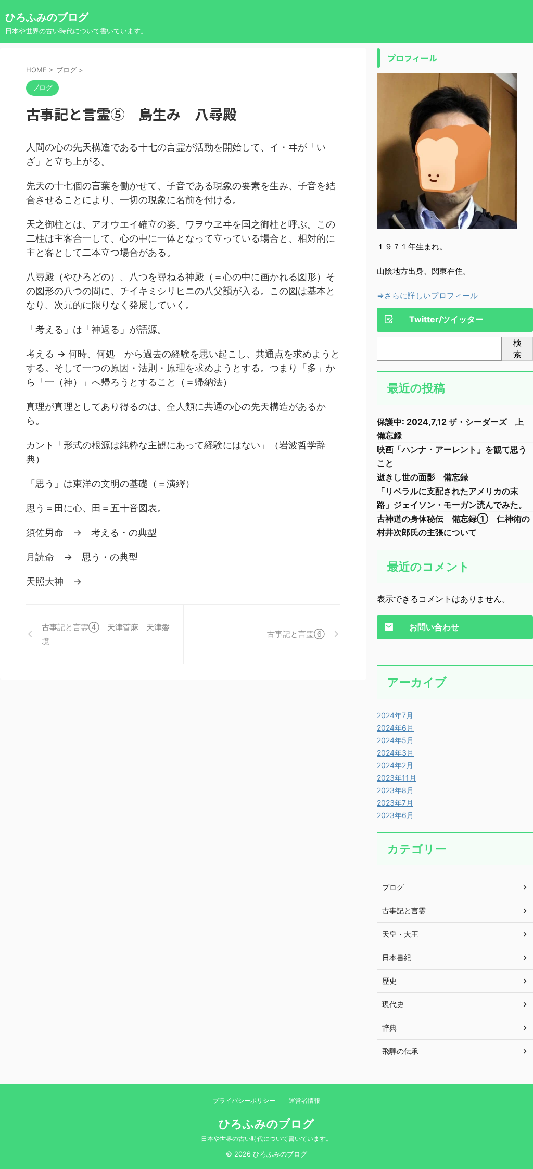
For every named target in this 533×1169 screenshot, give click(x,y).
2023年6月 (395, 815)
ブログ (393, 887)
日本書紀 (396, 957)
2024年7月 (395, 715)
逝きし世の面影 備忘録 (422, 477)
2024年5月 (395, 740)
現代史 (393, 1004)
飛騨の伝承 (400, 1051)
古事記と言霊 (404, 910)
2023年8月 (395, 790)
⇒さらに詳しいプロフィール (427, 295)
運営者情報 (304, 1100)
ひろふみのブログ (46, 17)
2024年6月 (395, 727)
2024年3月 (395, 752)
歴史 (389, 980)
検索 (517, 348)
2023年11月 (396, 777)
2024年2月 (395, 765)
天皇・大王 (400, 933)
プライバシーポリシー (244, 1100)
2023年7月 (395, 802)
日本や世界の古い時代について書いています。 (266, 1138)
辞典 (389, 1027)
